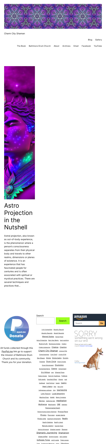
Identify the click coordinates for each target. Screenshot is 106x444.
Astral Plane (59, 337)
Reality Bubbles (48, 422)
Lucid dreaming (58, 394)
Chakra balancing (44, 347)
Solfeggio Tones (43, 440)
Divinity (65, 358)
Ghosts (60, 379)
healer (58, 383)
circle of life (63, 351)
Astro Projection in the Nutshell (18, 216)
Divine (48, 358)
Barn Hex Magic (53, 340)
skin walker (63, 437)
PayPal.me (7, 351)
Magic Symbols (61, 397)
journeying (62, 390)
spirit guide (55, 440)
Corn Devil (53, 354)
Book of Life (43, 344)
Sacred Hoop (59, 426)
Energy (54, 369)
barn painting (64, 340)
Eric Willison (45, 372)
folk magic (42, 379)
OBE (58, 404)
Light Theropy (46, 394)
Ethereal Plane (59, 372)
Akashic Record (59, 329)
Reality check (58, 422)
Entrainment (62, 369)
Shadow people (55, 429)
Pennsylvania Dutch (52, 408)
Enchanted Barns (44, 369)
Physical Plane (63, 412)
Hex (55, 386)
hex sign (60, 386)
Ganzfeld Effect (52, 379)
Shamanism (63, 433)
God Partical (50, 383)
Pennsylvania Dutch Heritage (46, 412)
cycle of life (62, 354)
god (65, 379)
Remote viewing (47, 426)
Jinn (54, 390)
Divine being (57, 358)
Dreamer (42, 362)
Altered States (48, 337)
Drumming (59, 365)
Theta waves (64, 440)
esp (52, 372)
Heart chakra (47, 386)
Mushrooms (52, 404)
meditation (61, 400)
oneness (64, 404)
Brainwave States (54, 344)
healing (63, 383)
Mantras (42, 401)
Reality (65, 418)
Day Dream (41, 358)
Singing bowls (53, 437)
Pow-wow (51, 415)
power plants (60, 415)
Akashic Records (46, 333)
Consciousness (44, 354)
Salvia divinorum (43, 429)
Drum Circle (51, 361)
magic (52, 397)
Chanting (63, 347)
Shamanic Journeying (46, 433)
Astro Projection (42, 340)
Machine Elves (44, 397)
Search (40, 315)
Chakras (55, 347)
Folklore (64, 376)
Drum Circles (61, 362)
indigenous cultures (45, 390)
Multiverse (42, 404)
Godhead (42, 383)
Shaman (64, 429)
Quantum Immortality (54, 419)
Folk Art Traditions (54, 376)
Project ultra (41, 419)
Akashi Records (59, 333)
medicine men (50, 401)
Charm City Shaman (14, 33)
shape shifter (43, 437)
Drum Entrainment (48, 365)
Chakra (64, 344)
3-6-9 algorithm (47, 329)
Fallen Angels (42, 376)
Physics (43, 415)
